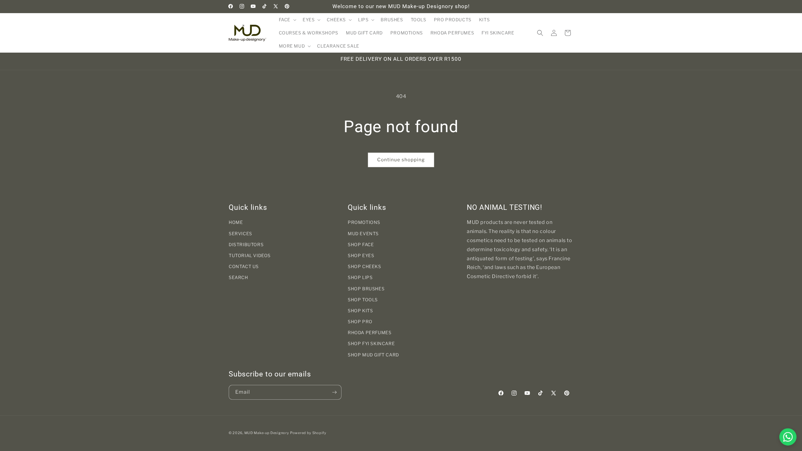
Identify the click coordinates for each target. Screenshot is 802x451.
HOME (236, 222)
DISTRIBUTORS (246, 244)
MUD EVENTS (363, 233)
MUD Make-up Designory (266, 433)
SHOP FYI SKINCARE (371, 343)
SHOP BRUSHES (366, 288)
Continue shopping (401, 160)
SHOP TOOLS (363, 299)
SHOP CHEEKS (364, 266)
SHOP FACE (361, 244)
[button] (287, 19)
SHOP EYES (361, 255)
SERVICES (240, 233)
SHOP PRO (360, 321)
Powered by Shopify (308, 433)
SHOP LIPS (360, 277)
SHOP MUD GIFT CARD (373, 354)
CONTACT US (244, 266)
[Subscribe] (334, 392)
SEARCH (238, 277)
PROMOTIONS (364, 222)
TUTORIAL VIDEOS (250, 255)
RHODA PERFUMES (369, 332)
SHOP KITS (360, 310)
